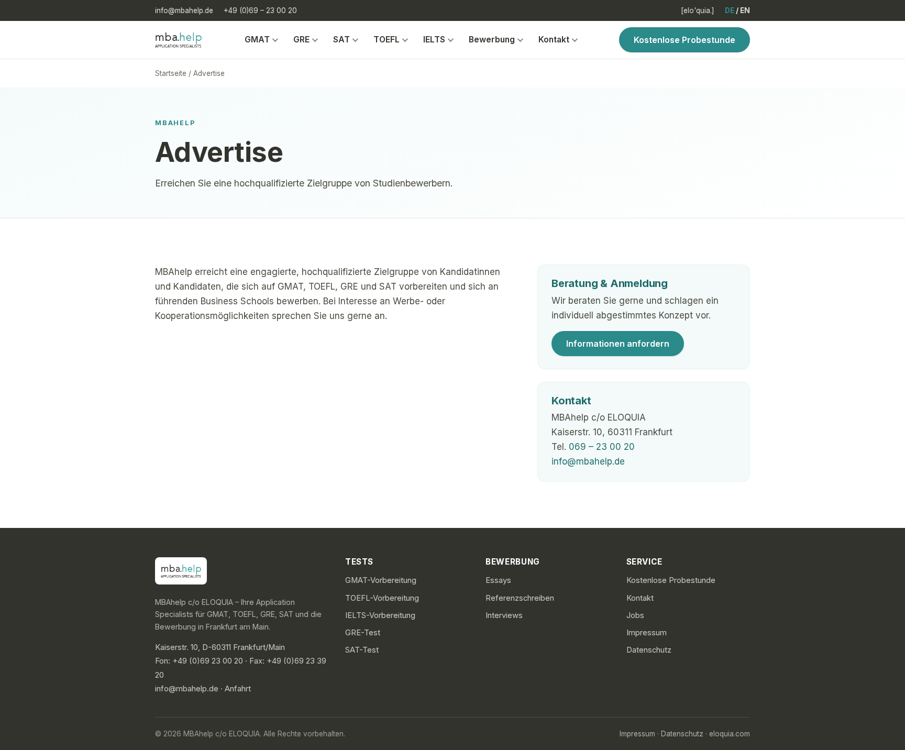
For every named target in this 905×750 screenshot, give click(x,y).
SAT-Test (362, 650)
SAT (341, 40)
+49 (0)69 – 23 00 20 (260, 10)
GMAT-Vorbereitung (380, 580)
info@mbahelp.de (184, 10)
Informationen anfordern (617, 343)
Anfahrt (238, 688)
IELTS (434, 40)
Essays (498, 580)
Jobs (635, 615)
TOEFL (386, 40)
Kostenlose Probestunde (684, 40)
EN (745, 10)
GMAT (257, 40)
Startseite (170, 73)
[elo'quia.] (697, 10)
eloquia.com (729, 734)
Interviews (504, 615)
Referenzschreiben (519, 598)
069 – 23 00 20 (602, 447)
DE (729, 10)
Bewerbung (492, 40)
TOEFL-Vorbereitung (382, 598)
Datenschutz (648, 650)
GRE (301, 40)
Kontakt (553, 40)
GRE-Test (362, 632)
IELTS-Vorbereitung (380, 615)
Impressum (646, 632)
